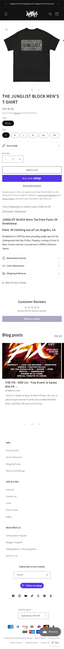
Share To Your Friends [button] (15, 282)
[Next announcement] (58, 4)
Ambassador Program (16, 535)
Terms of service (16, 643)
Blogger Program (14, 542)
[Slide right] (38, 90)
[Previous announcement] (5, 4)
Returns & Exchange (15, 470)
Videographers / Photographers (21, 549)
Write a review (32, 318)
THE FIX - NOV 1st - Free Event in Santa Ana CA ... (31, 384)
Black (8, 123)
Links (8, 503)
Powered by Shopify (25, 638)
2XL (43, 135)
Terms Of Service (14, 457)
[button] (6, 14)
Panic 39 (13, 638)
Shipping (17, 113)
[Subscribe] (47, 574)
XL (33, 135)
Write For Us (12, 555)
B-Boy (8, 516)
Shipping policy (31, 643)
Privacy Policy (12, 450)
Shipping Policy (13, 464)
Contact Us (11, 496)
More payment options (32, 185)
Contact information (48, 643)
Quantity (6, 153)
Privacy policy (54, 638)
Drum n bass (12, 509)
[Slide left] (25, 90)
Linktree (10, 489)
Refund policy (40, 638)
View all (58, 335)
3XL (55, 135)
